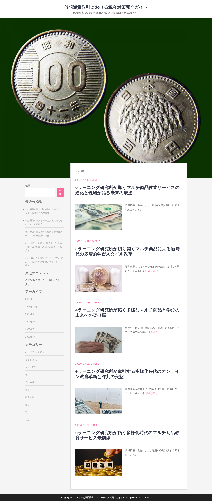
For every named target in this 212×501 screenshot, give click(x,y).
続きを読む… (152, 271)
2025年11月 (31, 299)
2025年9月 (30, 314)
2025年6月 (30, 337)
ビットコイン (31, 359)
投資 (27, 390)
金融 (27, 420)
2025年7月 (30, 329)
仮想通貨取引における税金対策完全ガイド (106, 7)
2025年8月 (30, 321)
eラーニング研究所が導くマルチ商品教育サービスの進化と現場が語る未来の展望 (44, 247)
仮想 (27, 375)
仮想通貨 (29, 382)
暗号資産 (29, 397)
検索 (27, 185)
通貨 (27, 412)
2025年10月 (31, 306)
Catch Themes (143, 497)
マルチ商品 (30, 367)
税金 (27, 405)
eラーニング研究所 (34, 352)
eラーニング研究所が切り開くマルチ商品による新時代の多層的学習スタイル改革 (44, 262)
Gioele (96, 180)
